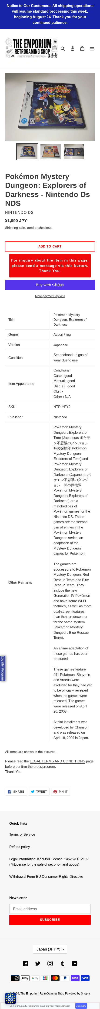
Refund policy (19, 847)
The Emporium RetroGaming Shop (42, 993)
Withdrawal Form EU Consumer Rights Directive (46, 876)
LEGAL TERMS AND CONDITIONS (57, 761)
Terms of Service (22, 834)
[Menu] (92, 48)
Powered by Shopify (77, 993)
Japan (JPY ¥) (48, 949)
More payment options (50, 296)
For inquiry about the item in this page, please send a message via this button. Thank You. (50, 265)
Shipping (11, 227)
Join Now (81, 1006)
